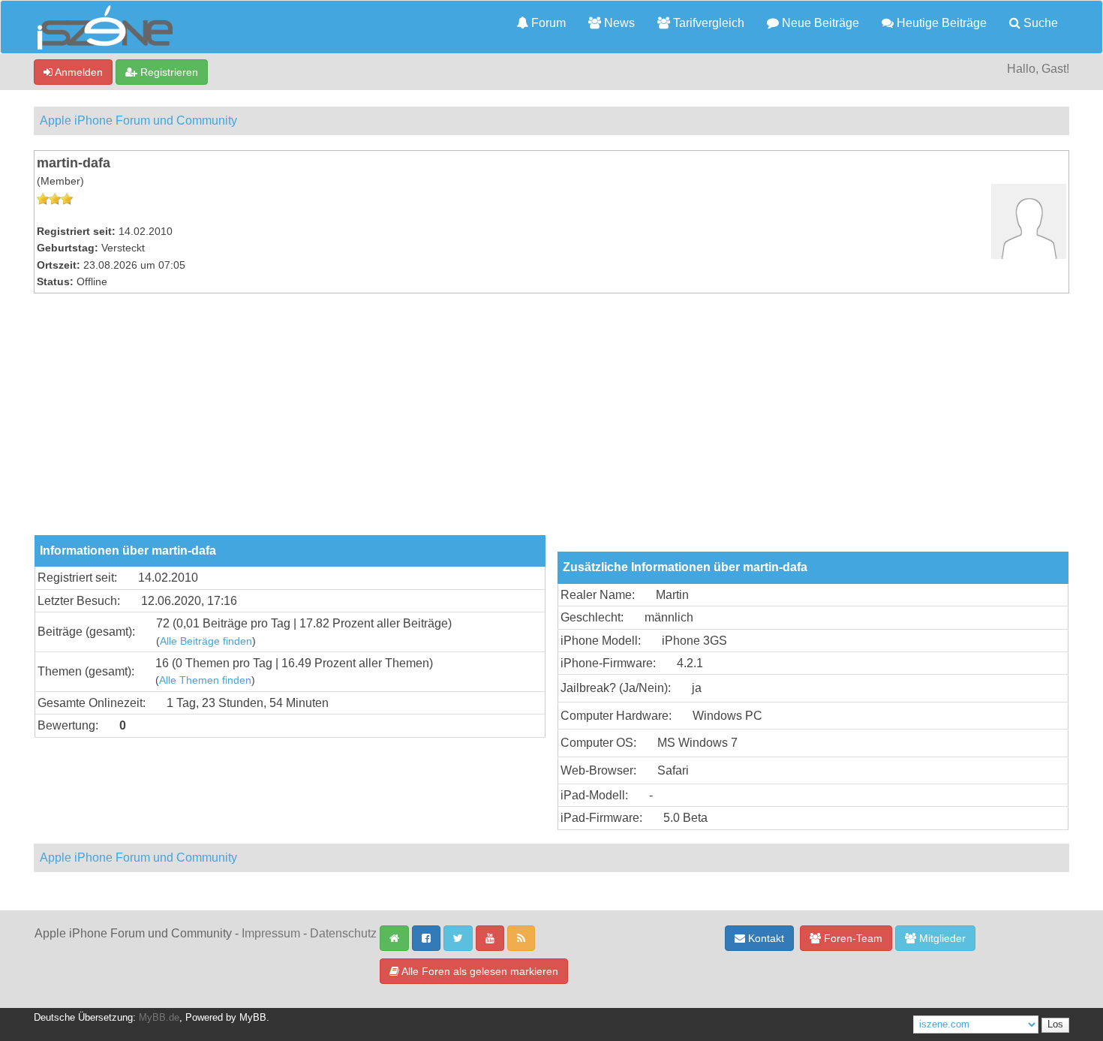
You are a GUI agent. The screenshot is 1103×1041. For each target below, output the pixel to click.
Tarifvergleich (707, 23)
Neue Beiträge (819, 23)
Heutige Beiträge (940, 23)
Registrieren (167, 72)
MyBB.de (159, 1017)
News (618, 23)
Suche (1039, 23)
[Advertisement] (551, 422)
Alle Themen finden (205, 680)
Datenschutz (343, 933)
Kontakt (764, 938)
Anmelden (78, 72)
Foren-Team (851, 938)
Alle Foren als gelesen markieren (478, 971)
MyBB (252, 1017)
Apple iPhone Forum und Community (138, 120)
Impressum (271, 933)
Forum (547, 23)
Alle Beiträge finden (206, 641)
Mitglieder (941, 938)
